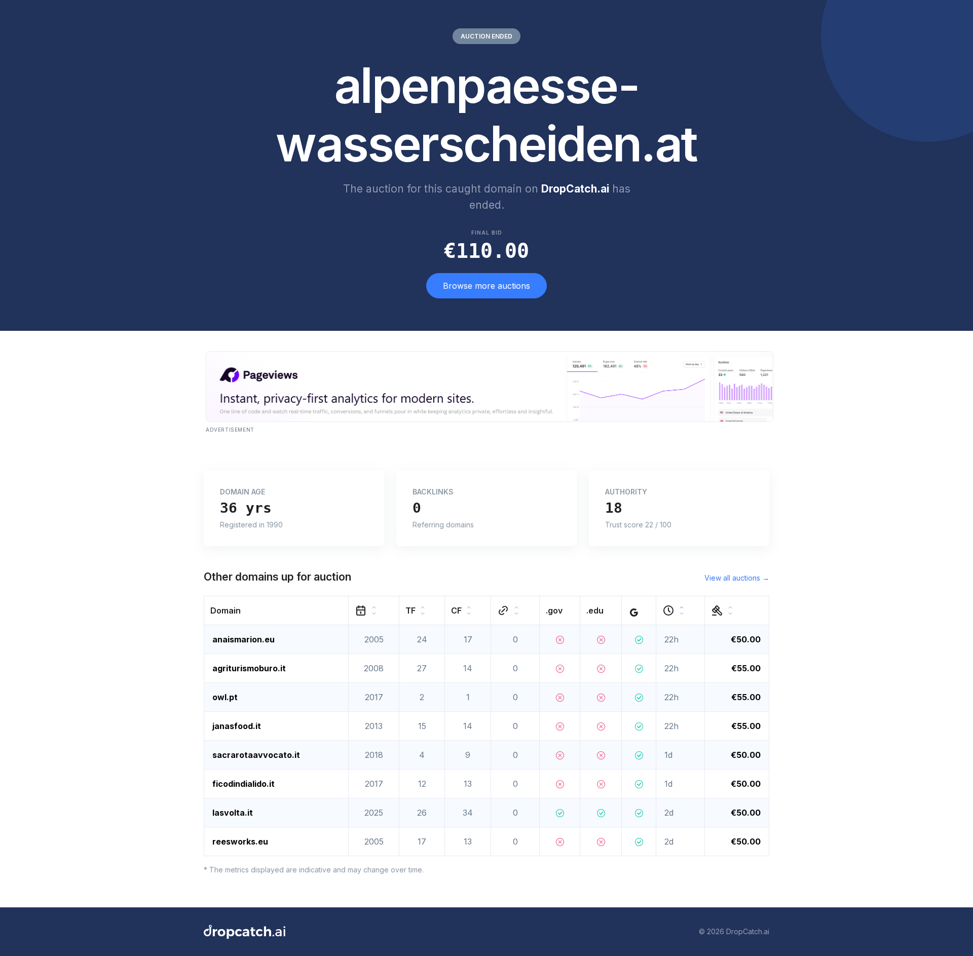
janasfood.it (236, 726)
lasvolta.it (232, 813)
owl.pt (225, 697)
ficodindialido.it (243, 784)
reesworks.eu (240, 841)
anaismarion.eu (243, 639)
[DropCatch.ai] (244, 932)
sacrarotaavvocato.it (256, 755)
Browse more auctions (486, 286)
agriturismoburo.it (249, 668)
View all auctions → (736, 577)
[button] (276, 610)
